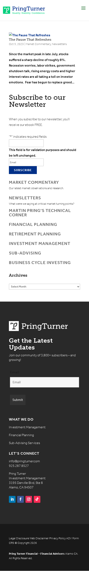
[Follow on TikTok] (37, 499)
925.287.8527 (19, 466)
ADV (69, 538)
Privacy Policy (57, 538)
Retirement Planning (35, 233)
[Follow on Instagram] (28, 499)
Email (14, 372)
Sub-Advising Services (24, 443)
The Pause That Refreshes (30, 39)
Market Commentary (38, 44)
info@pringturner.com (24, 461)
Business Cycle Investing (40, 262)
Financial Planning (33, 224)
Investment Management (39, 243)
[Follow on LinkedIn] (12, 499)
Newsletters (59, 44)
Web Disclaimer (39, 538)
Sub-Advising (25, 253)
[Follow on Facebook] (20, 499)
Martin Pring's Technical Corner (40, 212)
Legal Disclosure (19, 538)
